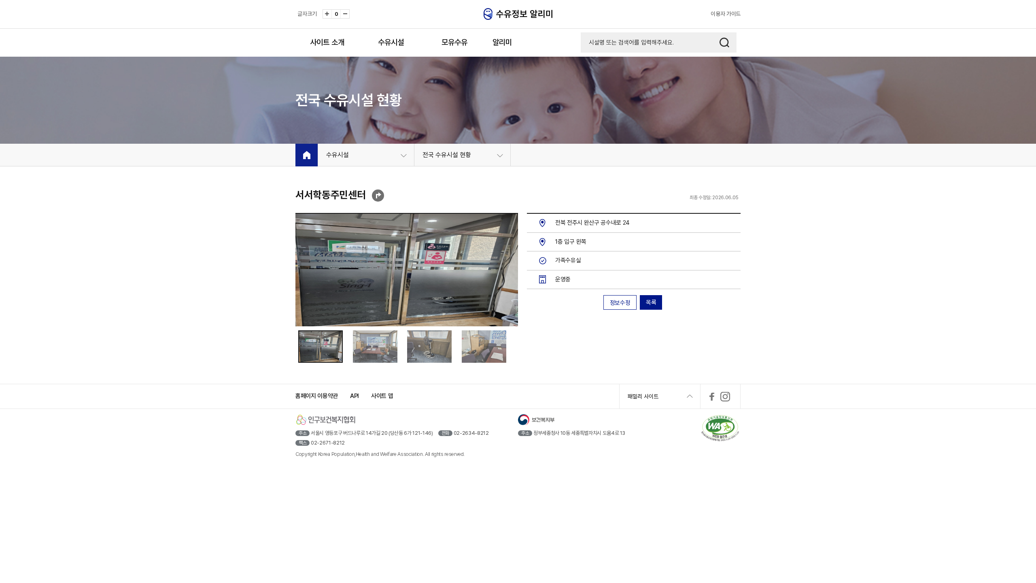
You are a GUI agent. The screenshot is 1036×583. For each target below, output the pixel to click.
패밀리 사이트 (643, 396)
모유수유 (454, 42)
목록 (651, 302)
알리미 (502, 42)
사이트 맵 (382, 396)
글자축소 (345, 14)
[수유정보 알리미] (522, 14)
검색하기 (724, 42)
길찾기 (378, 195)
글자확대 (327, 14)
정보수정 (620, 302)
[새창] (720, 429)
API (354, 396)
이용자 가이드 (726, 14)
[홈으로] (306, 155)
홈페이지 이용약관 (316, 396)
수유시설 (391, 42)
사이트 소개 (327, 42)
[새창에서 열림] (712, 397)
